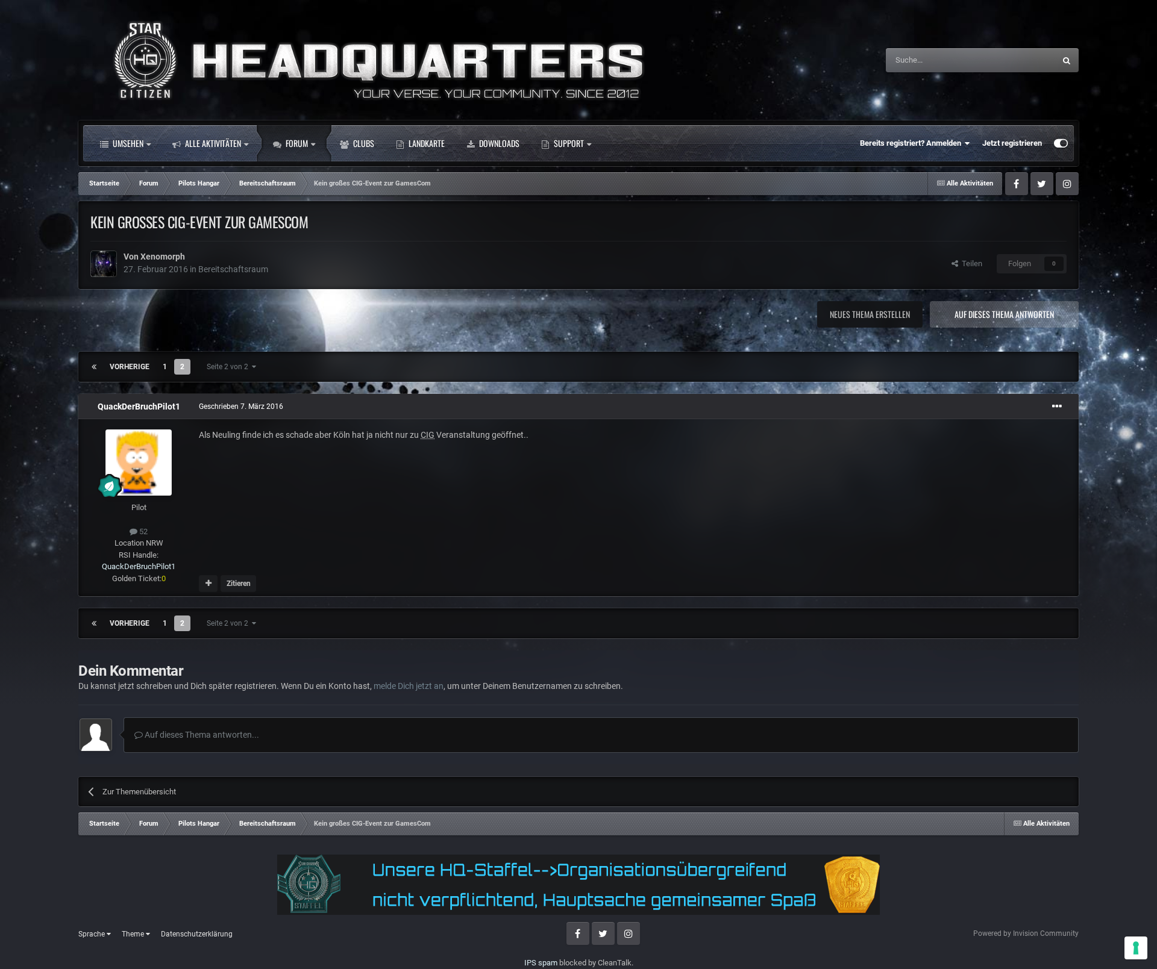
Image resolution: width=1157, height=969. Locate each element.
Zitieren (239, 583)
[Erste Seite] (94, 367)
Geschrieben (241, 406)
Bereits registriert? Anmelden (912, 143)
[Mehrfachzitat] (208, 583)
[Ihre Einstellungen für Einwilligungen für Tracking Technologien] (1135, 947)
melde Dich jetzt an (409, 686)
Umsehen (127, 143)
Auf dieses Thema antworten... (201, 735)
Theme (134, 934)
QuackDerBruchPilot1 (139, 406)
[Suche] (1067, 60)
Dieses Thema (1015, 60)
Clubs (362, 143)
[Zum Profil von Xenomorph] (103, 264)
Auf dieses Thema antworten (1004, 314)
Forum (296, 143)
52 (142, 531)
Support (568, 143)
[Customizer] (1061, 143)
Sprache (92, 934)
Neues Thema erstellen (870, 314)
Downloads (498, 143)
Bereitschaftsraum (233, 269)
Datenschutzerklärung (197, 934)
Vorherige (129, 367)
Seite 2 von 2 (229, 367)
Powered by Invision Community (1026, 933)
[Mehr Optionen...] (1057, 406)
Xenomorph (162, 256)
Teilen (970, 263)
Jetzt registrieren (1012, 143)
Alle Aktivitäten (212, 143)
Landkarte (426, 143)
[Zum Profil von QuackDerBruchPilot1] (138, 462)
